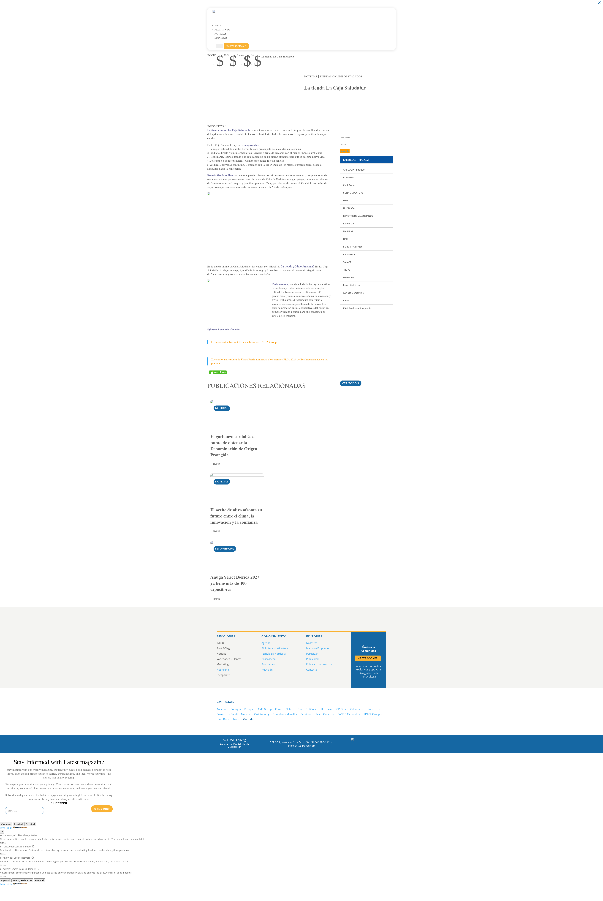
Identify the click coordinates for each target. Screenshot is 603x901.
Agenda (265, 643)
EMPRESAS (221, 37)
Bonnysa (236, 709)
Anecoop (222, 709)
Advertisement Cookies (15, 868)
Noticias (220, 33)
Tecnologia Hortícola (273, 653)
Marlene (246, 714)
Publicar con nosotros (319, 664)
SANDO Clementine (349, 714)
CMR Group (265, 709)
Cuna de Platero (284, 709)
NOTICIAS (310, 76)
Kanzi (371, 709)
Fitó (300, 709)
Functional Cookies (12, 846)
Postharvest (268, 664)
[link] (308, 103)
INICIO (218, 25)
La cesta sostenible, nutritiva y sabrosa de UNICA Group (244, 342)
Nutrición (267, 669)
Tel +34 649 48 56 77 (317, 742)
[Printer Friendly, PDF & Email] (218, 372)
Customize (6, 824)
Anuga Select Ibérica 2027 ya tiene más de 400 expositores (234, 583)
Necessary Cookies (12, 835)
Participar (312, 653)
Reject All (18, 824)
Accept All (30, 824)
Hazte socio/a (236, 46)
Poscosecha (268, 659)
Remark (27, 846)
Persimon (306, 714)
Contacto (311, 669)
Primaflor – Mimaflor (285, 714)
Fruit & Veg (222, 29)
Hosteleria (223, 669)
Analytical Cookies (12, 857)
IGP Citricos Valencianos (350, 709)
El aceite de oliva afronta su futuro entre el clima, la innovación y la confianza (236, 515)
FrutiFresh (311, 709)
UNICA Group (372, 714)
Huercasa (326, 709)
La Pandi (233, 714)
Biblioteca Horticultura (274, 648)
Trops (236, 719)
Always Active (30, 835)
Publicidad (312, 659)
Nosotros (311, 643)
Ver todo (349, 383)
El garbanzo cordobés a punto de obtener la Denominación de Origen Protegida (233, 445)
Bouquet (249, 709)
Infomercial (224, 548)
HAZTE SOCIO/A (368, 658)
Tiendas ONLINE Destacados (341, 76)
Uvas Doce (223, 719)
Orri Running (261, 714)
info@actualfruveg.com (301, 745)
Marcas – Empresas (317, 648)
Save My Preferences (22, 880)
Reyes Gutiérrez (325, 714)
